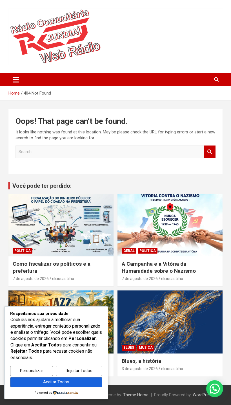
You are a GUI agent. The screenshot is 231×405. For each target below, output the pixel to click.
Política (22, 251)
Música (146, 348)
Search (210, 152)
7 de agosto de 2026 (31, 278)
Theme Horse (135, 394)
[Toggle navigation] (15, 79)
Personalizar (31, 370)
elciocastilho (63, 278)
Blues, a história (141, 361)
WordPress (203, 394)
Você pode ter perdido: (42, 185)
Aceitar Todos (56, 381)
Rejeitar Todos (79, 370)
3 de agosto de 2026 (140, 368)
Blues (128, 348)
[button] (214, 388)
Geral (129, 251)
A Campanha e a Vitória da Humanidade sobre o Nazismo (159, 267)
